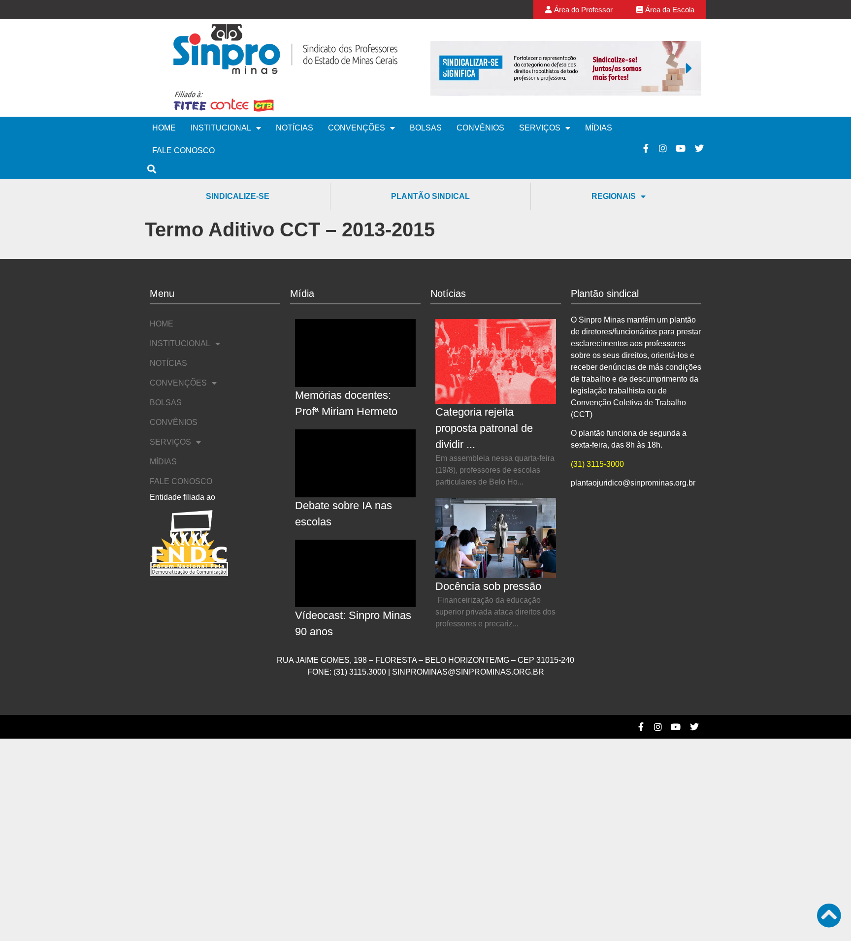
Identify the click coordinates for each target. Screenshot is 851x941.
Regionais (613, 196)
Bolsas (426, 128)
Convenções (356, 128)
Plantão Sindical (430, 196)
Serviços (539, 128)
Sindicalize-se (237, 196)
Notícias (294, 128)
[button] (443, 68)
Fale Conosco (183, 150)
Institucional (221, 128)
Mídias (598, 128)
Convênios (480, 128)
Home (164, 128)
